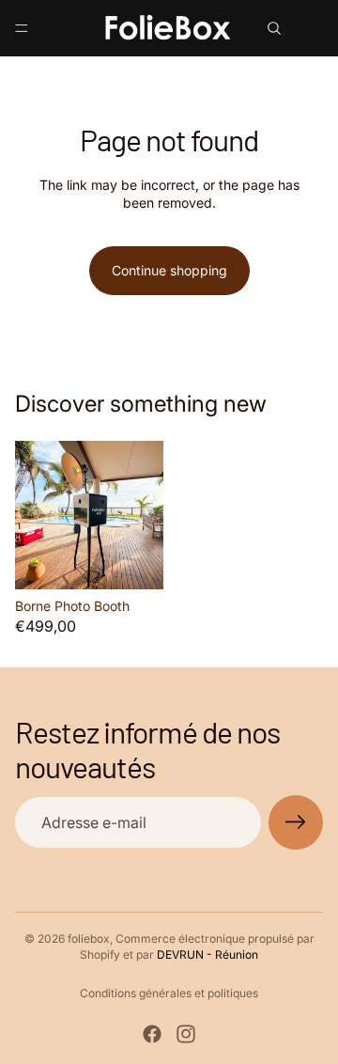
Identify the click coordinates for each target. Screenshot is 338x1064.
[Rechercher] (274, 28)
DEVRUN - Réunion (207, 954)
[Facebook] (152, 1034)
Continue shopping (169, 270)
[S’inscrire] (296, 822)
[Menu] (21, 28)
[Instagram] (186, 1034)
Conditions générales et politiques (169, 993)
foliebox (89, 938)
